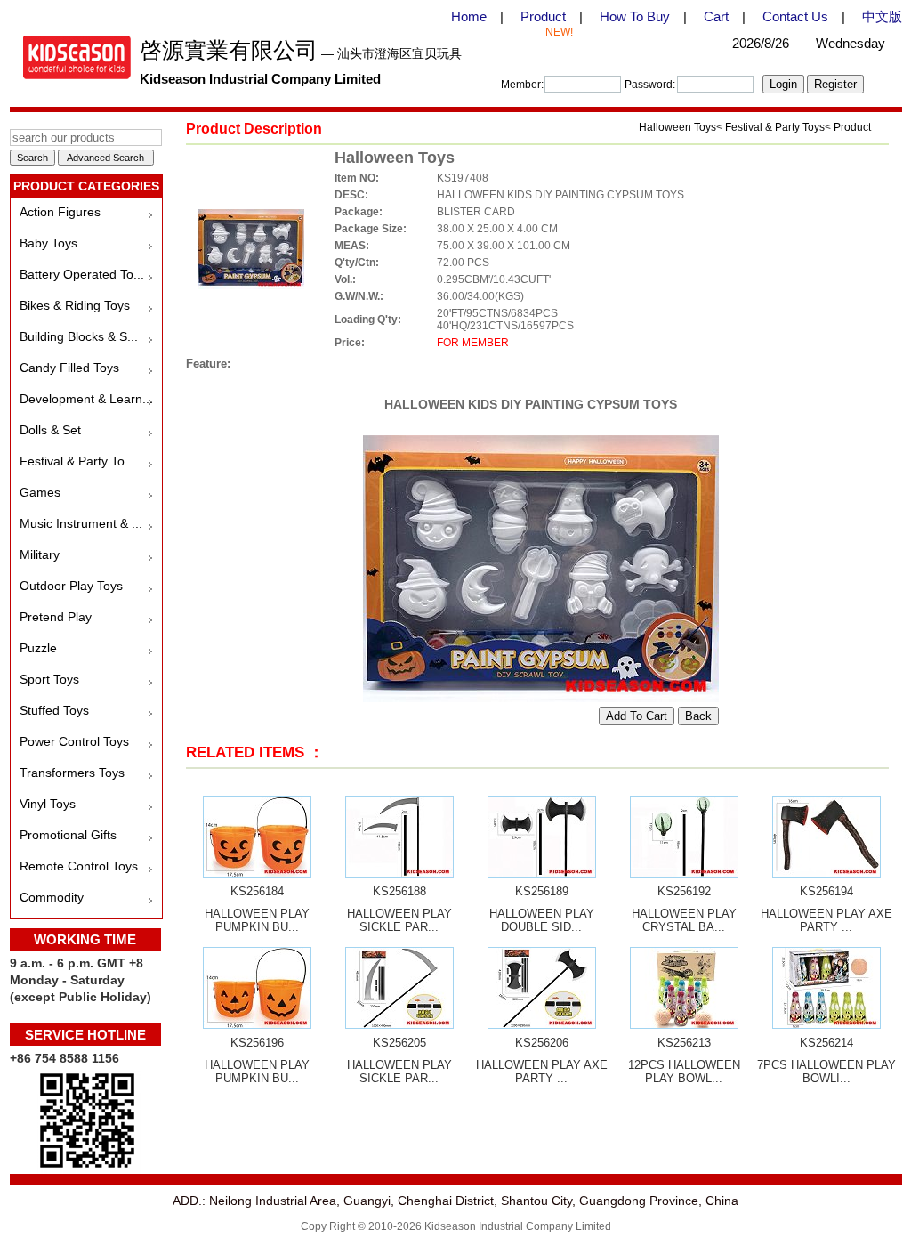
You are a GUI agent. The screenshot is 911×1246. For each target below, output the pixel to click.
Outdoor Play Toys (71, 585)
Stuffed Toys (54, 710)
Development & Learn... (86, 399)
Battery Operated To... (82, 274)
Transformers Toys (72, 772)
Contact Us (795, 16)
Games (40, 492)
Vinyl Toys (48, 804)
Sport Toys (49, 679)
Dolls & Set (50, 430)
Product (543, 16)
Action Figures (60, 212)
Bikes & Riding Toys (75, 305)
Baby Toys (48, 243)
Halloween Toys (677, 127)
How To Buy (635, 16)
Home (469, 16)
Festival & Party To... (77, 461)
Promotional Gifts (68, 835)
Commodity (52, 897)
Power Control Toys (74, 741)
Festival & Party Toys (775, 127)
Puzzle (38, 648)
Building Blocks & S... (79, 336)
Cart (716, 16)
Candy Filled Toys (69, 367)
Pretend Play (56, 617)
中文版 (882, 16)
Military (40, 554)
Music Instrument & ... (81, 523)
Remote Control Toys (79, 866)
